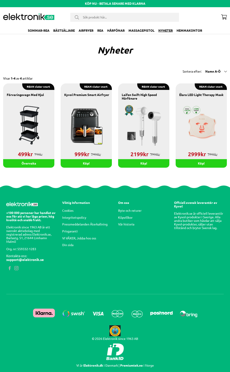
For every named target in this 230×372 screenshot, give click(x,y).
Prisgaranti (70, 231)
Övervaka (29, 163)
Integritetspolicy (74, 217)
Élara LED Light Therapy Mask (201, 95)
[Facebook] (9, 270)
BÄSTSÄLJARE (64, 30)
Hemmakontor (189, 30)
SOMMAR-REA (38, 30)
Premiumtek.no (131, 365)
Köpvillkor (125, 217)
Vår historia (126, 224)
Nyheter (165, 30)
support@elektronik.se (25, 260)
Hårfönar (116, 30)
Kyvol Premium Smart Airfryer (86, 95)
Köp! (143, 163)
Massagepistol (141, 30)
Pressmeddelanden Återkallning (85, 224)
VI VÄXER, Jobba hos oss (79, 238)
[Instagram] (16, 270)
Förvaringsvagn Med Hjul (25, 95)
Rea (100, 30)
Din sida (67, 245)
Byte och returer (130, 210)
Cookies (67, 210)
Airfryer (86, 30)
